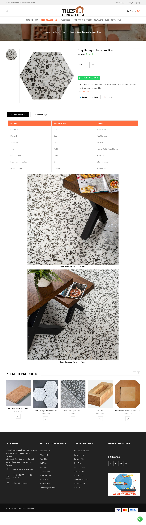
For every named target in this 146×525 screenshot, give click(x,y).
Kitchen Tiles (111, 84)
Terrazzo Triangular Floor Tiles (73, 411)
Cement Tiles (79, 455)
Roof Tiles (44, 467)
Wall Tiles (132, 84)
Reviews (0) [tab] (41, 114)
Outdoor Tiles (45, 471)
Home (47, 32)
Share (96, 97)
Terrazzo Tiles (68, 32)
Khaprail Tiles (79, 471)
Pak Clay (86, 91)
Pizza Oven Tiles (46, 479)
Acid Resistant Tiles (81, 451)
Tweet (84, 97)
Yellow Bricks (100, 411)
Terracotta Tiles (80, 484)
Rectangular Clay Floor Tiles (18, 408)
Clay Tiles (77, 463)
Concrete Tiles (79, 467)
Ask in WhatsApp (90, 78)
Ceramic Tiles (79, 459)
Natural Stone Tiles (81, 479)
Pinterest (109, 97)
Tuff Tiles (77, 488)
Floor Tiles (102, 84)
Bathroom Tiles (92, 84)
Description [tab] (19, 114)
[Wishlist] (80, 65)
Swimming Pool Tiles (48, 488)
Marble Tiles (78, 475)
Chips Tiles (86, 88)
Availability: (81, 54)
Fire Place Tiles (45, 475)
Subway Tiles (45, 484)
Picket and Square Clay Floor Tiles (127, 411)
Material (56, 32)
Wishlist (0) (120, 3)
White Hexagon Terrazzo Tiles (46, 411)
